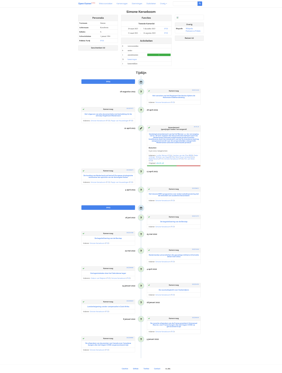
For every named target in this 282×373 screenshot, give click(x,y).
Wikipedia (189, 28)
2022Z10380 (129, 233)
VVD (150, 161)
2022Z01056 (195, 284)
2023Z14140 (195, 90)
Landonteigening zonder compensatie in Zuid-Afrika (108, 306)
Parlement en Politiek (193, 31)
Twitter (146, 369)
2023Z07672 (129, 108)
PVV (161, 159)
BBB (191, 155)
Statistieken (151, 4)
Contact (157, 369)
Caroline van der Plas (180, 155)
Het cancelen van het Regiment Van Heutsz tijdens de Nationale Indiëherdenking (173, 96)
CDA (169, 155)
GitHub (135, 369)
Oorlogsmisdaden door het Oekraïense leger (108, 273)
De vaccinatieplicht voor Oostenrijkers (174, 290)
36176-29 (196, 127)
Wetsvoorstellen (105, 4)
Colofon (125, 369)
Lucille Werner (161, 155)
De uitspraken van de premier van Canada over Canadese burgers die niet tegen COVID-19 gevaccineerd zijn (108, 344)
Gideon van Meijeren (98, 278)
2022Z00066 (129, 338)
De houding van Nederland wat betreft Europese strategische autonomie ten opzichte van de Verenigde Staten (108, 176)
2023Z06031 (195, 188)
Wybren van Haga (162, 157)
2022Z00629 (129, 301)
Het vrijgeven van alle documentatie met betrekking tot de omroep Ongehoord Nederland (108, 115)
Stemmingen (137, 4)
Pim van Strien (189, 159)
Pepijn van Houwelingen (120, 121)
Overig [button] (163, 4)
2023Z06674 (129, 170)
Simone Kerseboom (162, 102)
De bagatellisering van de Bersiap (173, 222)
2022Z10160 (195, 249)
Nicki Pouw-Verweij (182, 157)
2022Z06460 (129, 268)
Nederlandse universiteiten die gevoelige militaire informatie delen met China (174, 255)
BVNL (172, 157)
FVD (102, 40)
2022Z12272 (195, 216)
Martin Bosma (154, 159)
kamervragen (132, 59)
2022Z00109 (195, 318)
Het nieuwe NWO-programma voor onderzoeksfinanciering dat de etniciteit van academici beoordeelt (174, 194)
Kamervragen (122, 4)
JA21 (192, 157)
